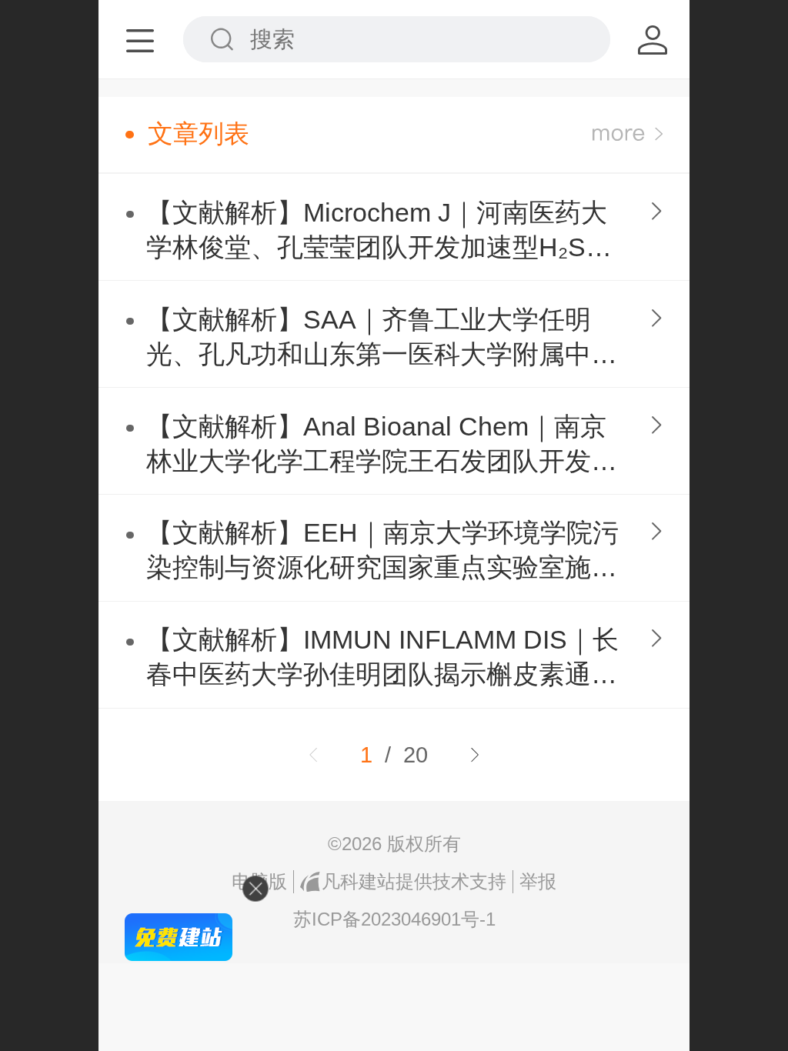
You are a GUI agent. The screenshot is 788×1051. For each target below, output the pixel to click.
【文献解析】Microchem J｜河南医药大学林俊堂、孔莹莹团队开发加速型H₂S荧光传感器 (379, 232)
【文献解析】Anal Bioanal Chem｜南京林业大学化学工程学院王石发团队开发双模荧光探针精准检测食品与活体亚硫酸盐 (381, 445)
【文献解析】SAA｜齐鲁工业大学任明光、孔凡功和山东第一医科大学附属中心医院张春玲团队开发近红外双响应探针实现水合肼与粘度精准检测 (381, 338)
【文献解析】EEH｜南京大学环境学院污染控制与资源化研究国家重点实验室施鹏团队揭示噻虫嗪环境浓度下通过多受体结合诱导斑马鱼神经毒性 (382, 552)
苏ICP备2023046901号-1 (394, 919)
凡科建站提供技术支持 (414, 881)
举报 (537, 881)
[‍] (628, 134)
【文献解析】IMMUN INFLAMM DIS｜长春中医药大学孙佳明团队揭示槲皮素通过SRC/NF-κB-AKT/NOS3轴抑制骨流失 (382, 659)
